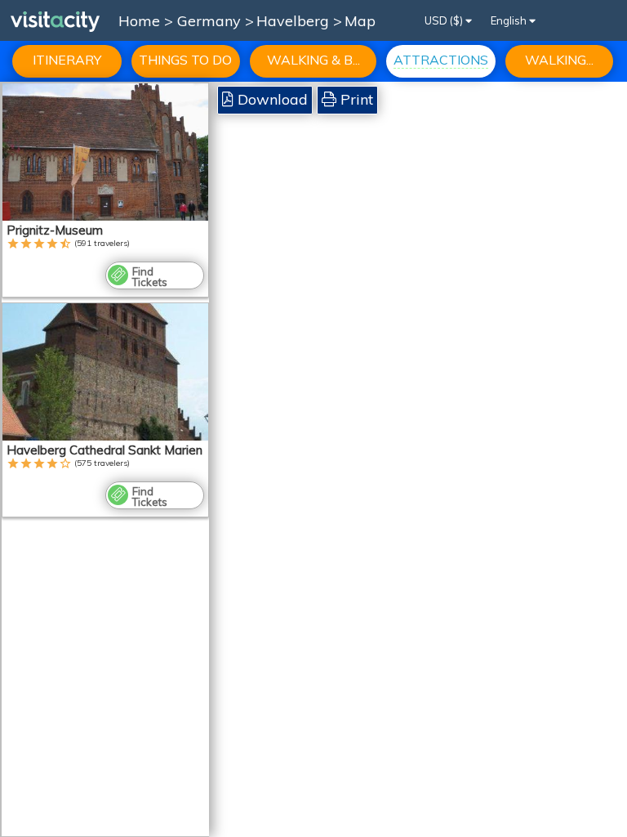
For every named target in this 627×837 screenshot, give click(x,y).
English (510, 20)
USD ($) (445, 20)
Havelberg (294, 20)
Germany (211, 20)
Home (139, 20)
